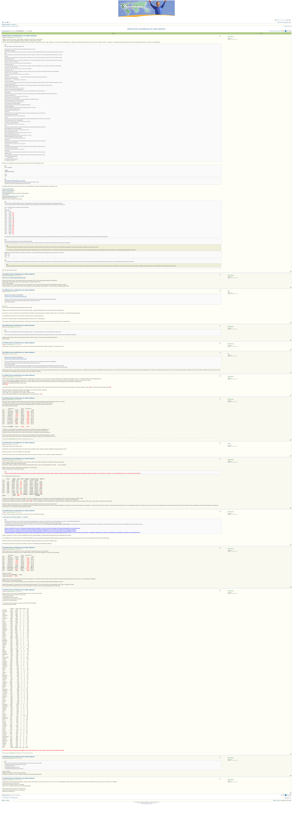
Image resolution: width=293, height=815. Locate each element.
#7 (2, 376)
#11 (3, 512)
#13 (3, 591)
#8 (2, 399)
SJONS (229, 443)
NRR (228, 291)
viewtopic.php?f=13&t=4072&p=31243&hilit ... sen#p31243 (15, 517)
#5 (2, 344)
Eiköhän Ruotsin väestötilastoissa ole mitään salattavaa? (146, 29)
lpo (228, 353)
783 (231, 445)
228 (231, 355)
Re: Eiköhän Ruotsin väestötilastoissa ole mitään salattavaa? (18, 274)
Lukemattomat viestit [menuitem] (287, 26)
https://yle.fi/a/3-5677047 (7, 191)
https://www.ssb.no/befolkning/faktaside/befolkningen (14, 277)
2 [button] (287, 31)
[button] (290, 31)
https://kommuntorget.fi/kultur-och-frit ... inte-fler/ (13, 196)
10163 (231, 292)
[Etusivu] (146, 8)
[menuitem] (8, 22)
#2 (2, 275)
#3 (2, 291)
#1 (2, 37)
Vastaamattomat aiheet (6, 26)
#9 (2, 444)
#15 (3, 779)
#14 (3, 758)
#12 (3, 549)
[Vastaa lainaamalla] (220, 36)
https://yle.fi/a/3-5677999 (7, 189)
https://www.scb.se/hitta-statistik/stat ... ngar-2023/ (15, 180)
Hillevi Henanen (231, 36)
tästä (150, 803)
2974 (231, 38)
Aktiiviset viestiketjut (14, 26)
